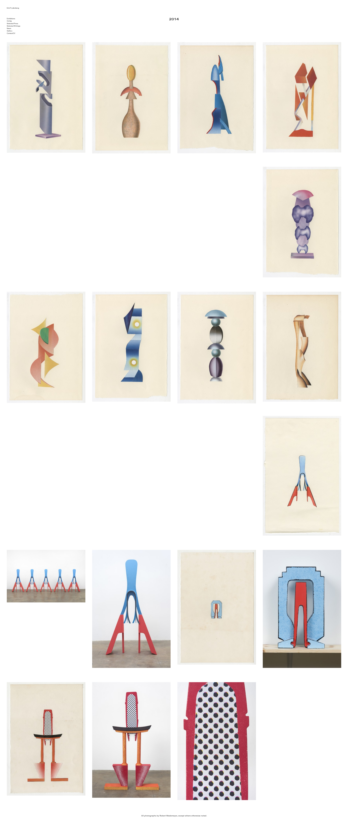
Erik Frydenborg (13, 8)
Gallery (9, 31)
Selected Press (12, 23)
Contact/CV (11, 33)
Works (9, 21)
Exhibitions (11, 19)
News (9, 28)
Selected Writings (13, 26)
